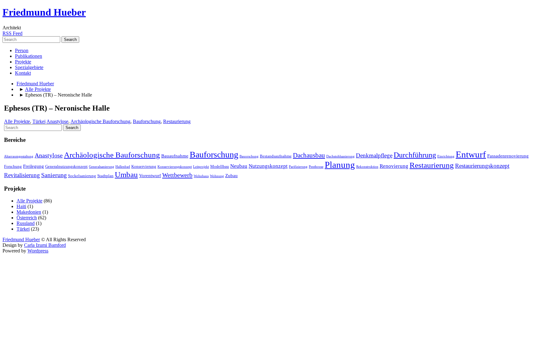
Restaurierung (177, 121)
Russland (26, 223)
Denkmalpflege (374, 155)
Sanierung (54, 175)
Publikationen (28, 56)
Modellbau (219, 166)
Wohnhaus (201, 176)
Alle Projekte (38, 89)
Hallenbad (122, 166)
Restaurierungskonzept (482, 165)
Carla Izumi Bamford (45, 245)
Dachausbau (309, 155)
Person (21, 50)
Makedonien (29, 212)
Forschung (13, 166)
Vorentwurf (150, 175)
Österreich (27, 217)
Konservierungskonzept (175, 166)
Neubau (238, 166)
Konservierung (143, 166)
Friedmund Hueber (44, 12)
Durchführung (415, 155)
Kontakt (23, 73)
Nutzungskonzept (268, 166)
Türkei (39, 121)
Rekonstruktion (367, 166)
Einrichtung (445, 156)
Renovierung (394, 166)
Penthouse (316, 166)
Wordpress (37, 250)
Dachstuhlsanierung (340, 156)
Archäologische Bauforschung (100, 121)
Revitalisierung (22, 175)
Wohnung (217, 176)
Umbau (126, 174)
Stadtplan (105, 175)
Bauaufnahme (174, 155)
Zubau (231, 175)
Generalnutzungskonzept (66, 166)
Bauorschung (249, 156)
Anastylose (57, 121)
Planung (340, 165)
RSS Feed (12, 33)
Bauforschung (147, 121)
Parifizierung (298, 166)
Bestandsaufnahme (276, 156)
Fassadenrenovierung (508, 155)
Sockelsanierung (82, 175)
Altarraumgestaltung (18, 156)
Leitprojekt (201, 166)
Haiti (21, 206)
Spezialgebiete (29, 67)
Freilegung (33, 166)
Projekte (23, 61)
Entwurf (471, 154)
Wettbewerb (177, 175)
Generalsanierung (101, 166)
